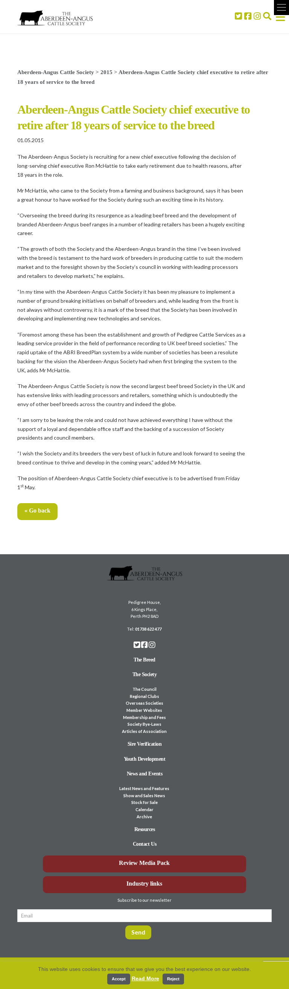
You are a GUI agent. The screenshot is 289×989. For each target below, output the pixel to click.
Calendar (144, 809)
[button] (281, 7)
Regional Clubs (144, 696)
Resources (144, 829)
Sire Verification (145, 744)
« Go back (37, 510)
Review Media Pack (144, 863)
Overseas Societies (144, 703)
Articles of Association (144, 731)
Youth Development (145, 759)
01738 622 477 (148, 628)
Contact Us (144, 844)
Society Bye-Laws (144, 724)
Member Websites (144, 710)
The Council (144, 689)
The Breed (144, 660)
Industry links (144, 883)
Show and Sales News (144, 795)
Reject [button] (173, 979)
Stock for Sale (144, 802)
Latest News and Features (144, 788)
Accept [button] (119, 979)
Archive (144, 816)
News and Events (145, 774)
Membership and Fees (144, 717)
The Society (144, 674)
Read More (145, 978)
